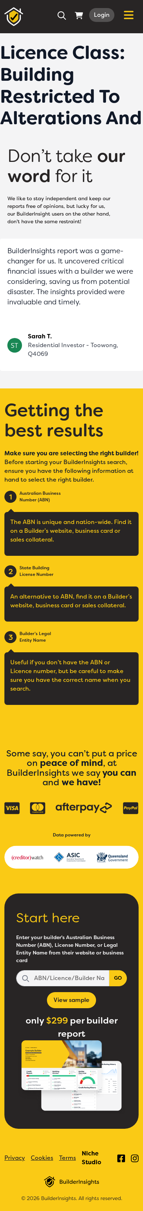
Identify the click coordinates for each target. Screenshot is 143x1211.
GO (118, 978)
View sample (71, 1000)
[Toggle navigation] (129, 15)
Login (102, 15)
